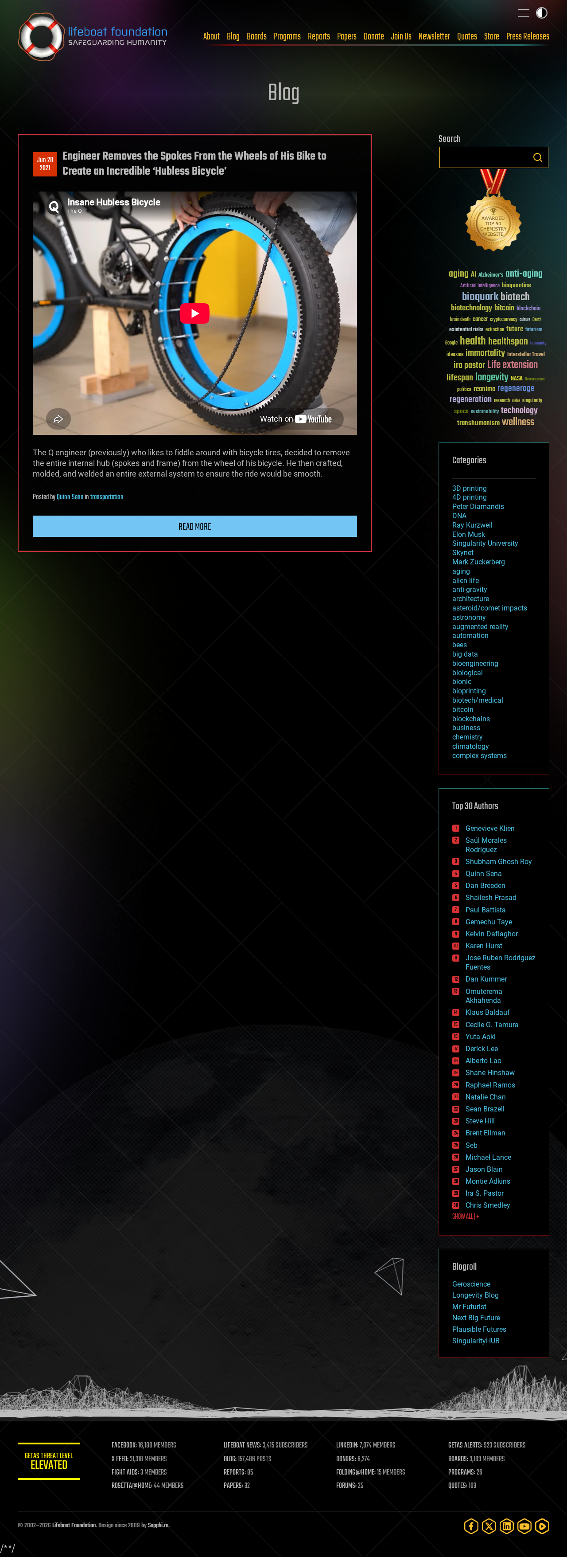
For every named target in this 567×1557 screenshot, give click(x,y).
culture (525, 319)
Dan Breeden (485, 885)
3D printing (469, 488)
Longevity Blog (475, 1295)
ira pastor (469, 365)
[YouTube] (524, 1526)
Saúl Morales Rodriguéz (486, 845)
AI (473, 275)
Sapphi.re (158, 1526)
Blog (233, 36)
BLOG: (230, 1459)
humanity (538, 343)
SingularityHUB (476, 1341)
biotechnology (471, 308)
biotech (515, 297)
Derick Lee (482, 1049)
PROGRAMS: (461, 1473)
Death (536, 319)
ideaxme (455, 355)
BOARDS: (458, 1459)
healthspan (508, 342)
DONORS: (346, 1459)
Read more (195, 527)
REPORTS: (235, 1473)
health (473, 341)
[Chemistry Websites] (494, 212)
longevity (492, 377)
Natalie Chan (486, 1097)
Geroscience (471, 1284)
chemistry (467, 737)
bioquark (480, 297)
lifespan (460, 378)
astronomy (469, 617)
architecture (470, 599)
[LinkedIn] (507, 1526)
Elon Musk (468, 534)
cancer (480, 319)
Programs (287, 36)
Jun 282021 (45, 164)
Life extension (512, 365)
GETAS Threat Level (49, 1463)
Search (537, 157)
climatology (470, 746)
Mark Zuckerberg (478, 562)
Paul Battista (486, 910)
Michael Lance (488, 1157)
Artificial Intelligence (480, 286)
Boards (257, 36)
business (466, 728)
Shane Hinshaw (490, 1072)
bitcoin (504, 308)
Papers (347, 36)
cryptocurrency (503, 320)
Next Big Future (476, 1318)
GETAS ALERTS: (465, 1445)
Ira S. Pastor (485, 1193)
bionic (461, 681)
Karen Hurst (484, 946)
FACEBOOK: (124, 1445)
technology (519, 411)
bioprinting (469, 691)
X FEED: (120, 1459)
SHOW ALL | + (465, 1217)
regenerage (516, 389)
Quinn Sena (70, 497)
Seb (472, 1145)
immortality (485, 353)
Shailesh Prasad (491, 897)
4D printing (469, 497)
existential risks (466, 330)
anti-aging (524, 274)
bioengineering (475, 663)
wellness (518, 422)
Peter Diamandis (478, 506)
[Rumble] (542, 1526)
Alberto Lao (483, 1060)
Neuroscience (535, 379)
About (211, 36)
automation (470, 635)
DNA (459, 516)
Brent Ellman (485, 1133)
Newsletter (434, 36)
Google (451, 343)
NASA (517, 379)
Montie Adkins (488, 1181)
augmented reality (480, 626)
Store (491, 36)
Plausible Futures (479, 1329)
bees (459, 645)
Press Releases (527, 36)
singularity (532, 401)
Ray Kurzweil (472, 525)
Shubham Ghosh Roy (499, 861)
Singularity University (485, 543)
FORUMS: (346, 1486)
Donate (374, 36)
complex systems (479, 755)
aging (459, 274)
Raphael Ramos (490, 1085)
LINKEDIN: (347, 1445)
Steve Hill (480, 1121)
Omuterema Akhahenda (484, 996)
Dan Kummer (486, 979)
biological (467, 673)
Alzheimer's (490, 275)
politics (464, 390)
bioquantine (516, 285)
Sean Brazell (485, 1109)
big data (465, 654)
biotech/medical (477, 700)
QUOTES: (457, 1486)
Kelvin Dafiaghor (492, 934)
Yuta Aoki (481, 1037)
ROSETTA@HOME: (132, 1486)
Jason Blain (484, 1169)
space (461, 411)
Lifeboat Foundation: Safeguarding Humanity (93, 36)
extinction (494, 330)
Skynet (463, 552)
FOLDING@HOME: (356, 1473)
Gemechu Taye (489, 922)
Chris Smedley (488, 1205)
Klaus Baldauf (488, 1012)
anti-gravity (469, 589)
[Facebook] (471, 1526)
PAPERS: (233, 1486)
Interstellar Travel (526, 355)
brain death (460, 320)
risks (516, 400)
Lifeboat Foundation (74, 1526)
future (514, 329)
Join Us (401, 36)
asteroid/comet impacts (489, 608)
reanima (484, 389)
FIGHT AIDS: (125, 1473)
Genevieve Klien (490, 828)
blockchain (528, 309)
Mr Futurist (469, 1307)
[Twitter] (489, 1526)
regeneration (471, 400)
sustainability (485, 412)
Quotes (467, 36)
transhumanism (478, 423)
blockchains (471, 719)
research (502, 401)
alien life (465, 580)
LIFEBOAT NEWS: (242, 1445)
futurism (533, 330)
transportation (107, 497)
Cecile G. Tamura (492, 1025)
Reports (319, 36)
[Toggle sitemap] (523, 13)
